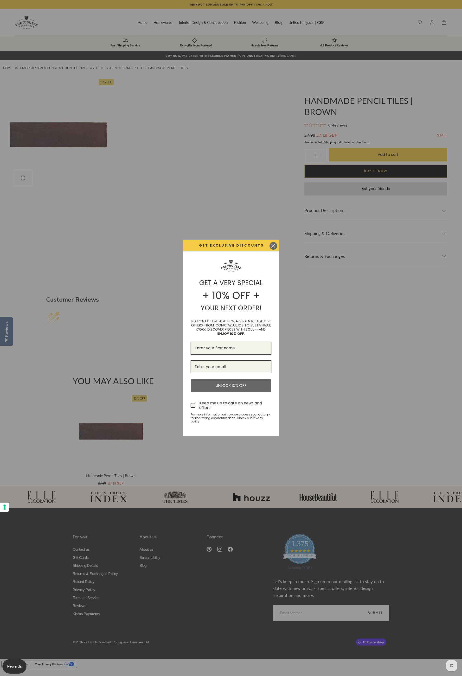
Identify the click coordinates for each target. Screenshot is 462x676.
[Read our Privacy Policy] (268, 415)
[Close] (273, 246)
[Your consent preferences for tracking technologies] (4, 507)
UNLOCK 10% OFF (231, 385)
